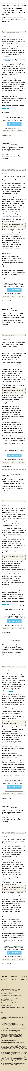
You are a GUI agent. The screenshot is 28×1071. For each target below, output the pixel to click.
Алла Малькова (22, 5)
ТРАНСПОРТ (4, 979)
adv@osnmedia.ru (5, 1004)
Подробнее (3, 1037)
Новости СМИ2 (6, 135)
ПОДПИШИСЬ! (15, 124)
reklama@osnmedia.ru (16, 1002)
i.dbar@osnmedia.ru (8, 999)
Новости (6, 131)
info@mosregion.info (8, 993)
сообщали (5, 108)
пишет (7, 60)
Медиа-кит (13, 1023)
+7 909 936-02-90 (9, 1000)
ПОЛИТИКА (4, 976)
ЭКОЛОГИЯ (13, 979)
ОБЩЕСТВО (5, 5)
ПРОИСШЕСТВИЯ (23, 979)
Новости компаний (6, 982)
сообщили (5, 272)
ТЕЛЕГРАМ (21, 131)
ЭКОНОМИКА (14, 976)
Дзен (13, 131)
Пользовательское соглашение (8, 1040)
